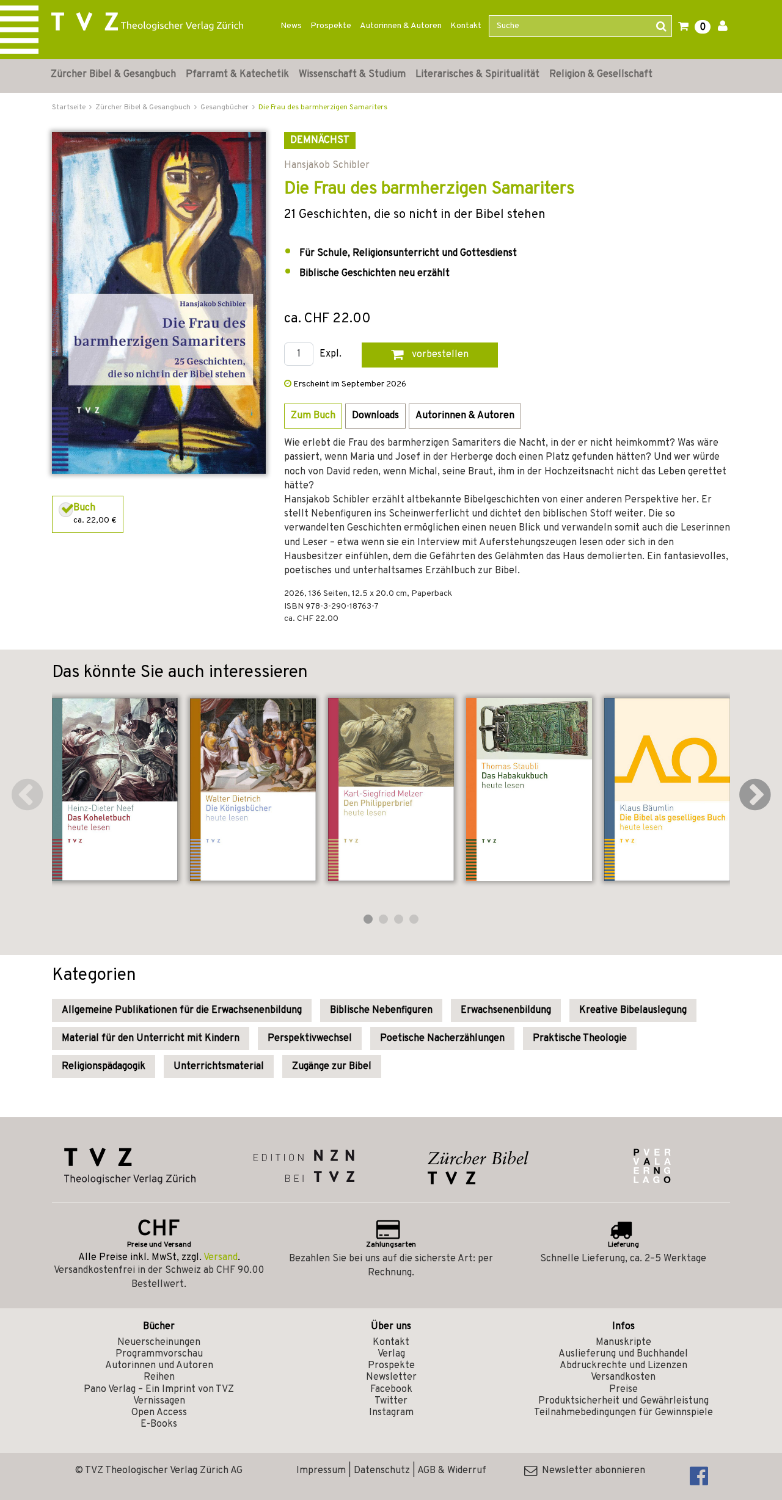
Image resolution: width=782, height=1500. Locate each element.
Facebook (391, 1389)
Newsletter (391, 1377)
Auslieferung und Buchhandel (623, 1354)
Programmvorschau (159, 1354)
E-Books (159, 1424)
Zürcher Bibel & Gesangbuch (113, 74)
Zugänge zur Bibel (331, 1066)
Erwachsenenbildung (506, 1010)
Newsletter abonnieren (591, 1471)
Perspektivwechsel (310, 1038)
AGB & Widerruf (451, 1471)
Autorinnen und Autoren (159, 1366)
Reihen (159, 1377)
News (291, 26)
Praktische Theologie (580, 1038)
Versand (220, 1258)
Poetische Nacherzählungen (442, 1038)
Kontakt (465, 26)
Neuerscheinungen (158, 1342)
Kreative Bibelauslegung (633, 1010)
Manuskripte (623, 1342)
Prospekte (330, 26)
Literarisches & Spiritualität (477, 74)
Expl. (331, 354)
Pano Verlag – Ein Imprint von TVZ (159, 1389)
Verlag (391, 1354)
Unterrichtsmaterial (219, 1066)
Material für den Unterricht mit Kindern (150, 1038)
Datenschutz (382, 1471)
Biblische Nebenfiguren (381, 1010)
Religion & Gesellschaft (600, 74)
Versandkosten (623, 1377)
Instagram (391, 1413)
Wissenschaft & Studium (352, 74)
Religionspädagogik (103, 1066)
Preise (623, 1389)
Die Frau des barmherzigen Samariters (322, 107)
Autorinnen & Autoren (401, 26)
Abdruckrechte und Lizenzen (623, 1366)
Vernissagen (159, 1401)
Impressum (321, 1471)
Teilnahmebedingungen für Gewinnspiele (623, 1413)
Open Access (159, 1413)
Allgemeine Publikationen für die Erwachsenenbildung (182, 1010)
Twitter (391, 1401)
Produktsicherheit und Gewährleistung (623, 1401)
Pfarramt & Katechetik (237, 74)
